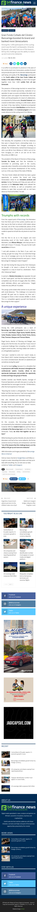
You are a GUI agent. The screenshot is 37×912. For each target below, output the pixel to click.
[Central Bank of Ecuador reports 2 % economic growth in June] (10, 523)
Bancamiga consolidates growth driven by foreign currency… (23, 761)
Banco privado (12, 471)
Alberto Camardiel (9, 469)
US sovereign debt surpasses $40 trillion (23, 786)
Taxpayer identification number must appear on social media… (21, 778)
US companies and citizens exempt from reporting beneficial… (23, 770)
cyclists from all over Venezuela (8, 474)
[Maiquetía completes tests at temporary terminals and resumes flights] (27, 567)
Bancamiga (24, 75)
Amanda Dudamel (19, 469)
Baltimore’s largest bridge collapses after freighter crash (29, 503)
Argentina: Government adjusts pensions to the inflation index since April (9, 503)
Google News (22, 458)
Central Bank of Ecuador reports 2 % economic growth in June (21, 753)
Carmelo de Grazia (26, 471)
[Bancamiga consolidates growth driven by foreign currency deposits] (27, 523)
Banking (18, 471)
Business (4, 30)
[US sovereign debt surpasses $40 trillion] (10, 567)
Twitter (10, 465)
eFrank (22, 909)
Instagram (19, 465)
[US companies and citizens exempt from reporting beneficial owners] (10, 544)
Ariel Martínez (27, 469)
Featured (12, 30)
